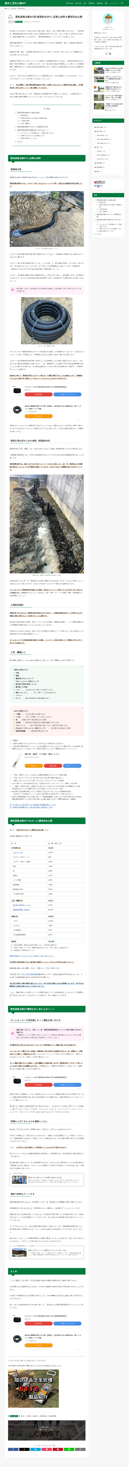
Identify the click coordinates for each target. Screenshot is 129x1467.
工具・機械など (26, 123)
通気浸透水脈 (43, 1416)
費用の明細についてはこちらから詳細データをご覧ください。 (32, 956)
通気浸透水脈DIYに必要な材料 (28, 113)
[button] (13, 1449)
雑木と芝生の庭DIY (15, 3)
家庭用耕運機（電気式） (22, 910)
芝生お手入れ (102, 159)
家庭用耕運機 (52, 1416)
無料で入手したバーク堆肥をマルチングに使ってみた (47, 1250)
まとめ (19, 141)
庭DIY (22, 1416)
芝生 (99, 147)
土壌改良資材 (25, 121)
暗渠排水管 (24, 115)
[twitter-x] (106, 53)
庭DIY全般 (101, 127)
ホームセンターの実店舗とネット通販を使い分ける (37, 133)
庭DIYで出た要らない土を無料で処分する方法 (45, 1177)
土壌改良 (28, 1416)
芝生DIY (101, 151)
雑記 (99, 171)
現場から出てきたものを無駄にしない (33, 135)
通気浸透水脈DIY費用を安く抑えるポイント (33, 130)
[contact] (110, 53)
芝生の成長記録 (103, 155)
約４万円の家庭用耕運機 (31, 974)
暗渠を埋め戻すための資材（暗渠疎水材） (34, 118)
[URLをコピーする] (80, 1449)
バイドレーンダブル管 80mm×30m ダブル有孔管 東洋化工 (46, 387)
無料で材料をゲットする (29, 138)
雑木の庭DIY (19, 21)
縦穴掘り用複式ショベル (22, 905)
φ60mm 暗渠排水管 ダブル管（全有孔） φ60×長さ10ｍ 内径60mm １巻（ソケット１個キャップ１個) (53, 407)
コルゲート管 (18, 852)
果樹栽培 (100, 163)
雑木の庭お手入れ (103, 143)
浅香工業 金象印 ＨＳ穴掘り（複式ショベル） (42, 754)
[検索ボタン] (122, 3)
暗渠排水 (35, 1416)
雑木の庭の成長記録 (104, 139)
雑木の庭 (100, 131)
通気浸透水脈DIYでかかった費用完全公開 (32, 127)
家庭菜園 (100, 167)
